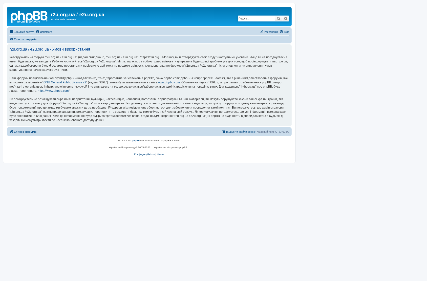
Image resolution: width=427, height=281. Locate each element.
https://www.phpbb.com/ (53, 91)
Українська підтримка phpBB (170, 147)
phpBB (136, 140)
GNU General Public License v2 (64, 82)
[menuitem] (44, 32)
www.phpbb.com (169, 82)
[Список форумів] (29, 16)
